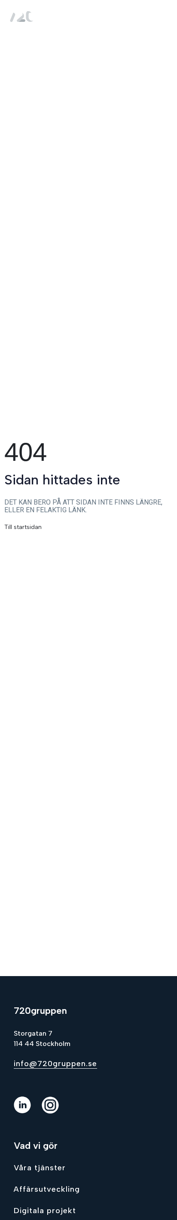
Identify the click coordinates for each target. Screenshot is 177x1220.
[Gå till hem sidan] (23, 16)
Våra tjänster (40, 1167)
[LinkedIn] (28, 1111)
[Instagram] (56, 1111)
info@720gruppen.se (55, 1063)
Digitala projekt (45, 1210)
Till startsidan (23, 527)
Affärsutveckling (47, 1189)
